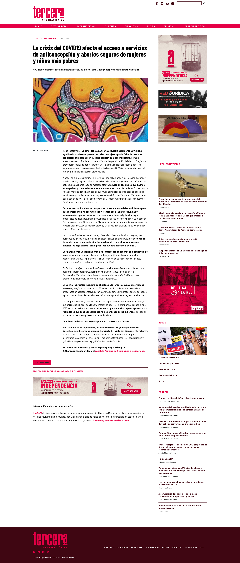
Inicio (38, 26)
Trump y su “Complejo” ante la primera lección (181, 398)
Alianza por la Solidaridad (55, 371)
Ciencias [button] (130, 26)
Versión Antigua (194, 547)
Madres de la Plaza (167, 375)
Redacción (37, 38)
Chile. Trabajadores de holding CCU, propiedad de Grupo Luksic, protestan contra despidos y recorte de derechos (182, 447)
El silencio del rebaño (168, 357)
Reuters (37, 412)
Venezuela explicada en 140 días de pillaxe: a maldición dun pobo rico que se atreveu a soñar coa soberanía (181, 470)
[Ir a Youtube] (167, 3)
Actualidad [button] (58, 26)
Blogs (151, 26)
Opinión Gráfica (194, 26)
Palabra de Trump (167, 369)
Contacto (109, 547)
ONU (71, 371)
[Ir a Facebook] (157, 3)
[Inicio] (48, 13)
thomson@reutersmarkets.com (111, 420)
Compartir (43, 362)
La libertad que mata (168, 363)
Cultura (110, 26)
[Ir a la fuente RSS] (172, 3)
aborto (36, 371)
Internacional (86, 26)
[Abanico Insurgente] (182, 134)
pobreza (79, 371)
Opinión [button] (169, 26)
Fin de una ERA (165, 459)
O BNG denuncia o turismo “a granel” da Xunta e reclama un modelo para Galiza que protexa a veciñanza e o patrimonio (181, 215)
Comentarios (152, 547)
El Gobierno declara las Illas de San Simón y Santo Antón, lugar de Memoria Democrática (180, 228)
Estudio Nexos (68, 557)
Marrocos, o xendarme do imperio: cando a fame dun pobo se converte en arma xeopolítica (182, 422)
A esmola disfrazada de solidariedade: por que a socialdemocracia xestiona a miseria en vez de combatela (182, 409)
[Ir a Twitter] (162, 3)
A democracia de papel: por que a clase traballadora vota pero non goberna (177, 495)
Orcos (161, 381)
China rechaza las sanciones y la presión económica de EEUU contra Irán (178, 240)
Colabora (123, 547)
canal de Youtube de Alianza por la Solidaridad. (120, 350)
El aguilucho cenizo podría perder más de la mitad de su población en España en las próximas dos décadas (182, 201)
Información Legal (172, 547)
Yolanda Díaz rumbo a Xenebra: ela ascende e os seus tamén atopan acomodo (182, 434)
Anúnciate (136, 547)
